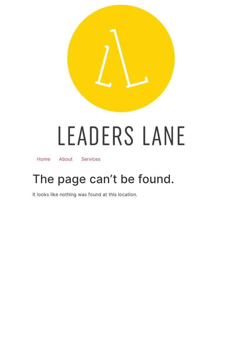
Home (43, 159)
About (66, 159)
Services (90, 159)
